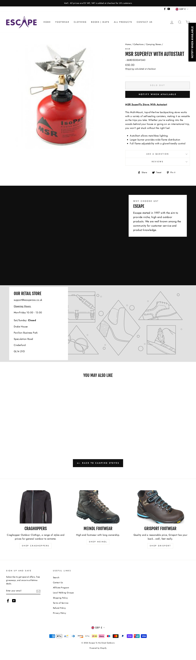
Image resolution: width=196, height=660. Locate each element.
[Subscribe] (38, 591)
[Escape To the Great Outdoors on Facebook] (8, 601)
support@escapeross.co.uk (28, 300)
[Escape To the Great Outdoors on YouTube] (14, 601)
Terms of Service (60, 602)
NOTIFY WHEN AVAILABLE (158, 94)
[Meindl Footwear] (97, 506)
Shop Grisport (160, 545)
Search (56, 577)
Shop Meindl (98, 541)
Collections (138, 44)
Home (47, 22)
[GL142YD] (98, 323)
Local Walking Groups (63, 592)
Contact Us (145, 22)
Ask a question (157, 154)
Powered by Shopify (98, 648)
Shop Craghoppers (35, 545)
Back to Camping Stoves (100, 463)
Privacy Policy (59, 612)
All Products (123, 22)
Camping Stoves (153, 44)
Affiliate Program (61, 587)
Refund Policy (59, 607)
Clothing (80, 22)
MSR (128, 48)
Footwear (62, 22)
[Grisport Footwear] (160, 506)
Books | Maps (100, 22)
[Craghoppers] (35, 506)
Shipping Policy (60, 597)
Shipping (129, 68)
